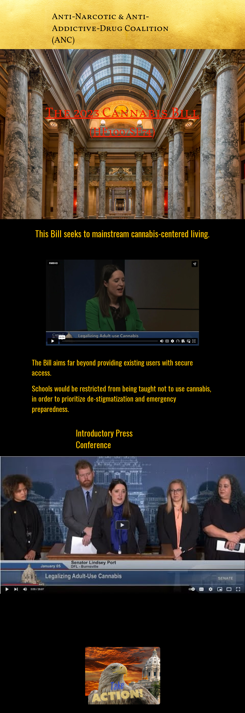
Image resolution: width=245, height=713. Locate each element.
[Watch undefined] (122, 525)
